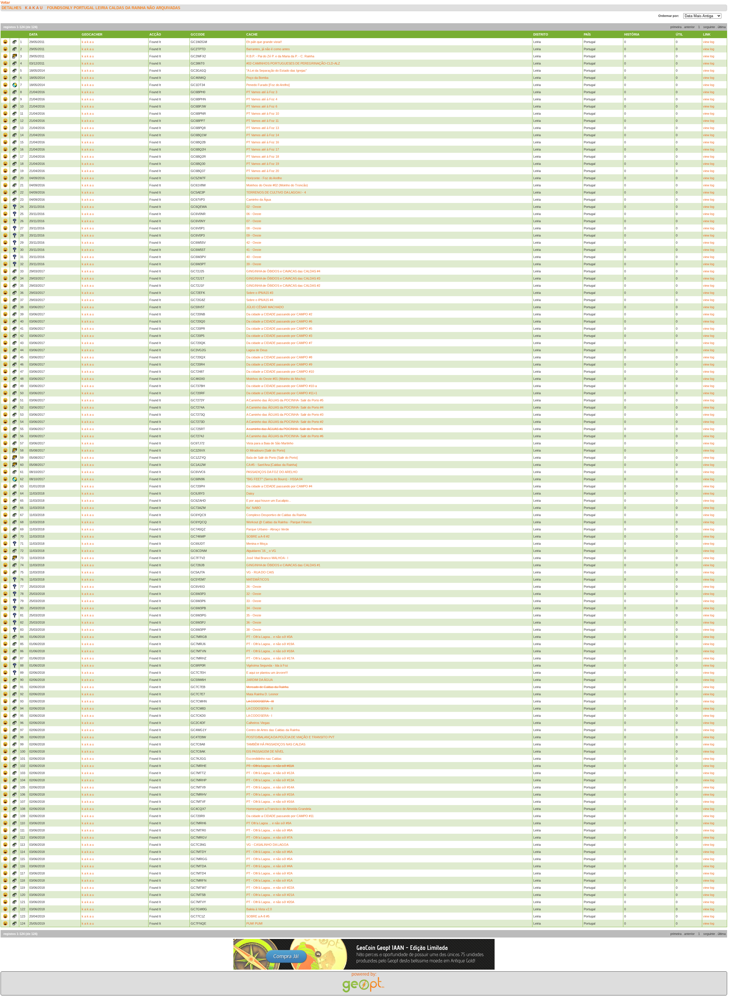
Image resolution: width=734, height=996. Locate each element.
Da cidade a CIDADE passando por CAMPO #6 (279, 321)
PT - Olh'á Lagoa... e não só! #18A (270, 651)
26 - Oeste (253, 586)
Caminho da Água (258, 199)
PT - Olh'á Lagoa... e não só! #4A (269, 866)
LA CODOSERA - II (259, 708)
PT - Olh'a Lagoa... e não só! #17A (270, 658)
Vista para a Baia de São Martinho (269, 443)
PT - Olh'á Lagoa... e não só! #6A (269, 852)
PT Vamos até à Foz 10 (262, 113)
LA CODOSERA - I (259, 715)
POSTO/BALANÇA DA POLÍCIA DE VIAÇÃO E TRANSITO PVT (290, 737)
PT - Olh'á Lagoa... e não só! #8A (269, 830)
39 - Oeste (253, 264)
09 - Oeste (253, 235)
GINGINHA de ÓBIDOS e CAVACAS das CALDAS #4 (283, 271)
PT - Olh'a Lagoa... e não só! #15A (270, 794)
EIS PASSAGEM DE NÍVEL (265, 751)
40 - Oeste (253, 257)
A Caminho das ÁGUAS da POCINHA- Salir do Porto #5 (284, 400)
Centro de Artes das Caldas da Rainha (273, 730)
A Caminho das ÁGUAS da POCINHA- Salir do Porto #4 (284, 407)
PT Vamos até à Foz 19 (262, 163)
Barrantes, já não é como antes (268, 49)
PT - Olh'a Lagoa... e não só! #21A (270, 895)
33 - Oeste (253, 601)
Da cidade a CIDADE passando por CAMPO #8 (279, 357)
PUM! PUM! (254, 923)
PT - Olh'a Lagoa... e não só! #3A (269, 636)
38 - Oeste (253, 629)
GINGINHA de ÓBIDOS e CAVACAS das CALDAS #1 (283, 565)
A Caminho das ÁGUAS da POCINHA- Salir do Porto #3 (284, 414)
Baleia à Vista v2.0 (259, 909)
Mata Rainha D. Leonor (262, 694)
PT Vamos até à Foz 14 (262, 135)
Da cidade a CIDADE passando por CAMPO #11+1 (281, 393)
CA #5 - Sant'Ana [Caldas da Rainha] (271, 464)
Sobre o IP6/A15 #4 (259, 300)
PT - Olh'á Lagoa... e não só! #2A (269, 873)
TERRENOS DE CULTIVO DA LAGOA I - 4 (276, 192)
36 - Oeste (253, 622)
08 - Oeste (253, 228)
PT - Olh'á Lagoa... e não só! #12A (270, 773)
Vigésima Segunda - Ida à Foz (267, 665)
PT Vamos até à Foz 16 (262, 142)
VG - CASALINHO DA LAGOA (267, 844)
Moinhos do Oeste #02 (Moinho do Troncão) (277, 185)
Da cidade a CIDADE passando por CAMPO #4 (279, 486)
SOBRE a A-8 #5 (258, 916)
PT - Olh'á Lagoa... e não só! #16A (270, 801)
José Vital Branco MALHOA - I (267, 558)
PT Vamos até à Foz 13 (262, 128)
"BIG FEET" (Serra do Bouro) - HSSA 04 (274, 479)
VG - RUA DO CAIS (260, 572)
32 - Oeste (253, 593)
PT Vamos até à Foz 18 (262, 156)
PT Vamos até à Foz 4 (261, 99)
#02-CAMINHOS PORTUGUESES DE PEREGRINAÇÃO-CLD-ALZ (293, 63)
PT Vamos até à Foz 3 (261, 92)
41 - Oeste (253, 249)
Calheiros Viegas (258, 722)
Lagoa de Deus (257, 350)
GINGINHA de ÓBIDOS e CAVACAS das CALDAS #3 (283, 278)
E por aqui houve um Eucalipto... (268, 500)
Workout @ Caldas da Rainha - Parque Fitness (279, 522)
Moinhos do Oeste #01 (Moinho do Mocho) (276, 378)
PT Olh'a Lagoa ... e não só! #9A (268, 823)
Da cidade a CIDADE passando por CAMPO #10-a (281, 386)
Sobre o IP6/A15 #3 (259, 292)
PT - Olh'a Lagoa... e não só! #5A (269, 859)
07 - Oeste (253, 221)
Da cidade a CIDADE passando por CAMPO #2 (279, 314)
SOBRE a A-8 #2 (258, 536)
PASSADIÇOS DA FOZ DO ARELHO (272, 472)
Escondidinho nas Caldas (264, 758)
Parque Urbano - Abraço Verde (267, 529)
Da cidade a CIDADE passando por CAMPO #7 (279, 343)
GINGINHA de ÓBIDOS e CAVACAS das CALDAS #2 (283, 285)
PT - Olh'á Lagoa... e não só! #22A (270, 887)
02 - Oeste (253, 206)
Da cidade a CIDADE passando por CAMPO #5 (279, 328)
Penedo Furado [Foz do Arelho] (268, 85)
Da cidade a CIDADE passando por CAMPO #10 (280, 371)
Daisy (250, 493)
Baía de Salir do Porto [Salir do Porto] (272, 457)
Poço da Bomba (257, 77)
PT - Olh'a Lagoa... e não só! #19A (270, 644)
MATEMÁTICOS (257, 579)
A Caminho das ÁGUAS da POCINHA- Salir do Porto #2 (284, 421)
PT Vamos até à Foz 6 (261, 106)
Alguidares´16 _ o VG (261, 550)
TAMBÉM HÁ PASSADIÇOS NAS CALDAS (275, 744)
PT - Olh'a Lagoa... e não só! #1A (269, 880)
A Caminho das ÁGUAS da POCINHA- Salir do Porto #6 (284, 436)
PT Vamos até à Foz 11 (262, 120)
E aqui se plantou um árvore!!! (267, 672)
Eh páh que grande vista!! (264, 42)
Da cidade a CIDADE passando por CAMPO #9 (279, 364)
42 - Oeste (253, 242)
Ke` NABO (253, 507)
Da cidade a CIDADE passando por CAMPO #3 (279, 335)
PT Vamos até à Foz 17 (262, 149)
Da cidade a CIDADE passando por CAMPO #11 (280, 816)
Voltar (5, 3)
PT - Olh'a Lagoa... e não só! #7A (269, 837)
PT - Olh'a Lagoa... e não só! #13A (270, 780)
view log (708, 42)
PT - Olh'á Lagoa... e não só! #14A (270, 787)
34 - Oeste (253, 608)
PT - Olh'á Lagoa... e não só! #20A (270, 902)
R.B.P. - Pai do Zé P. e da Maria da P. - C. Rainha (280, 56)
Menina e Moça (257, 543)
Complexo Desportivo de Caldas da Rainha (276, 515)
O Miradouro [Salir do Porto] (265, 450)
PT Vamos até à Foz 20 (262, 171)
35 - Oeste (253, 615)
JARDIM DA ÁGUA (259, 679)
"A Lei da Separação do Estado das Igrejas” (276, 70)
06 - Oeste (253, 214)
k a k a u (33, 8)
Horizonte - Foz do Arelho (264, 178)
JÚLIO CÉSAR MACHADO (265, 307)
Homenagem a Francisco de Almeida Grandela (278, 809)
